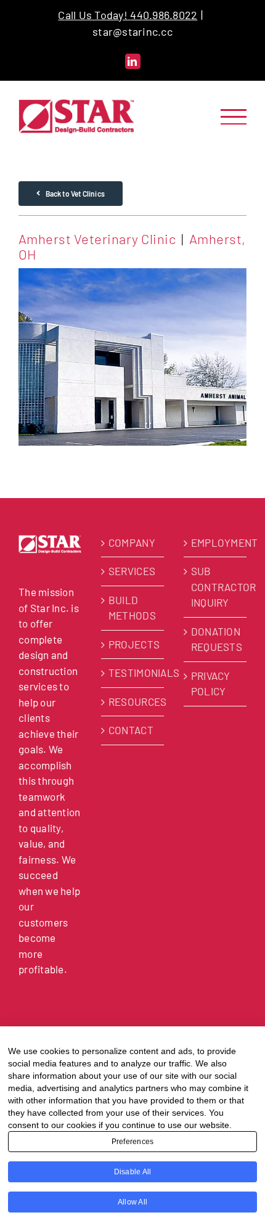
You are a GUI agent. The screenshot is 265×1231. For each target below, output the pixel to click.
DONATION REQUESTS (215, 639)
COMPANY (131, 542)
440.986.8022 (163, 15)
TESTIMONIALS (133, 672)
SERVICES (131, 571)
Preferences (133, 1141)
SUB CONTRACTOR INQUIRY (215, 586)
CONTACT (130, 730)
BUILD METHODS (132, 608)
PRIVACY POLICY (210, 683)
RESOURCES (133, 701)
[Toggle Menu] (233, 117)
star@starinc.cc (132, 31)
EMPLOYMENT (215, 542)
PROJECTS (133, 644)
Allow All (132, 1202)
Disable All (133, 1172)
